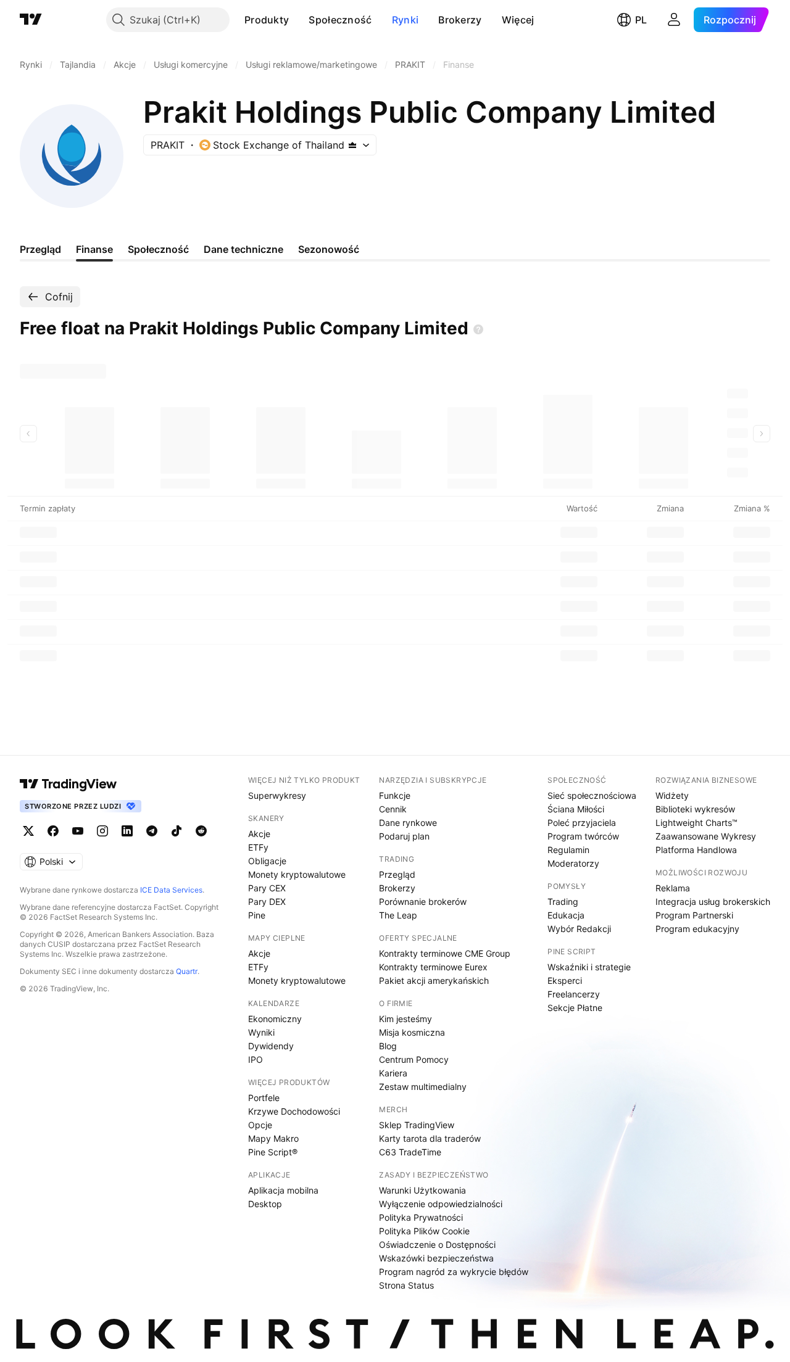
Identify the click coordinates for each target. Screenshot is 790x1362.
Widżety (672, 795)
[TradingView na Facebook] (53, 831)
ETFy (258, 847)
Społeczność (340, 20)
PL (641, 20)
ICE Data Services (171, 889)
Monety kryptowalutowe (297, 874)
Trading (562, 901)
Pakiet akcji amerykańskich (434, 980)
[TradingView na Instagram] (102, 831)
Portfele (264, 1097)
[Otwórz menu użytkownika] (674, 19)
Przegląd (397, 874)
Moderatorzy (573, 863)
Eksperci (564, 980)
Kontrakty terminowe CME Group (444, 953)
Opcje (260, 1125)
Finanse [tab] (94, 249)
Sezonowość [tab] (328, 249)
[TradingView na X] (28, 831)
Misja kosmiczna (412, 1032)
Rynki (405, 20)
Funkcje (394, 795)
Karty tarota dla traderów (430, 1138)
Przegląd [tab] (40, 249)
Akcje (259, 833)
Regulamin (568, 849)
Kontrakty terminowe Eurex (433, 967)
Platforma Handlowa (696, 849)
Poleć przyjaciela (581, 822)
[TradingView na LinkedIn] (127, 831)
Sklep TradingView (416, 1125)
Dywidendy (271, 1046)
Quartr (187, 971)
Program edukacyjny (697, 928)
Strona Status (406, 1285)
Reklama (672, 888)
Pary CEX (267, 888)
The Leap (398, 915)
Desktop (265, 1204)
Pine (256, 915)
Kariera (393, 1073)
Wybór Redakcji (579, 928)
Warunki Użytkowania (422, 1190)
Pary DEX (267, 901)
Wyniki (261, 1032)
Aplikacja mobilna (283, 1190)
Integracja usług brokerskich (712, 901)
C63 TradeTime (410, 1152)
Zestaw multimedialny (423, 1086)
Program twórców (583, 836)
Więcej (518, 20)
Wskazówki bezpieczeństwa (436, 1258)
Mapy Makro (273, 1138)
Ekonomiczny (275, 1018)
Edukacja (565, 915)
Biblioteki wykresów (695, 809)
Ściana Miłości (575, 809)
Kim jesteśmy (405, 1018)
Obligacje (267, 861)
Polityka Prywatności (421, 1217)
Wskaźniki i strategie (589, 967)
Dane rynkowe (408, 822)
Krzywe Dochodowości (294, 1111)
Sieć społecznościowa (591, 795)
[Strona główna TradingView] (31, 19)
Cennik (393, 809)
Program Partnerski (694, 915)
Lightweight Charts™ (696, 822)
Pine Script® (272, 1152)
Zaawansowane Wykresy (705, 836)
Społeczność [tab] (158, 249)
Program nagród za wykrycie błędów (453, 1271)
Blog (388, 1046)
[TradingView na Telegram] (151, 831)
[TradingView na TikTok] (176, 831)
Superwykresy (277, 795)
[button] (298, 19)
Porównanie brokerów (423, 901)
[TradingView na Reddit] (201, 831)
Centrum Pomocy (414, 1059)
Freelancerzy (573, 994)
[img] (352, 145)
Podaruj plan (404, 836)
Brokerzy (459, 20)
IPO (255, 1059)
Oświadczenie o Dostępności (437, 1244)
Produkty (266, 20)
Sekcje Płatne (574, 1007)
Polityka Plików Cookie (424, 1231)
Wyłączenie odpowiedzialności (440, 1204)
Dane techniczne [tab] (243, 249)
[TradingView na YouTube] (77, 831)
